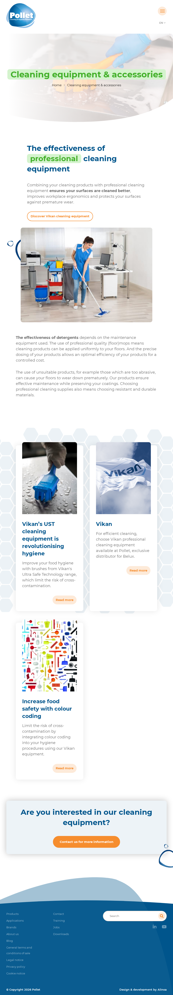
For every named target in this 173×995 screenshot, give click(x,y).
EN (161, 22)
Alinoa (162, 989)
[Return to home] (26, 15)
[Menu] (162, 11)
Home (57, 85)
